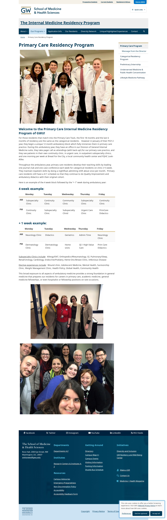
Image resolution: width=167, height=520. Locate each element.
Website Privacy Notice (146, 506)
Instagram (74, 432)
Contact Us (125, 475)
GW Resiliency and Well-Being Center (129, 456)
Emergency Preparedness (65, 483)
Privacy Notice (98, 511)
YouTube (95, 432)
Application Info (55, 31)
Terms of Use (113, 511)
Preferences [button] (126, 513)
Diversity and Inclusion (126, 451)
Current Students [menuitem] (107, 2)
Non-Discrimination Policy (65, 486)
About (23, 31)
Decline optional (141, 513)
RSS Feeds (138, 432)
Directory (89, 451)
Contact (134, 31)
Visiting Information (94, 462)
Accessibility (59, 490)
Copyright (85, 511)
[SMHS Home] (42, 11)
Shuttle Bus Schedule (94, 470)
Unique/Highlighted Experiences (114, 31)
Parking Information (94, 466)
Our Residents (71, 31)
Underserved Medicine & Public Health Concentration (133, 71)
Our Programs (37, 31)
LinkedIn (116, 432)
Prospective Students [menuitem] (90, 2)
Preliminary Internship (130, 64)
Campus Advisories (62, 479)
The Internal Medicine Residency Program (60, 22)
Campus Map (91, 455)
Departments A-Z (61, 451)
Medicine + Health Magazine (132, 481)
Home (22, 37)
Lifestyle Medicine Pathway (132, 77)
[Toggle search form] (144, 31)
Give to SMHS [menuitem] (140, 2)
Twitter (52, 432)
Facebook (30, 432)
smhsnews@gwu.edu (31, 457)
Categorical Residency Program (130, 58)
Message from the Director (134, 51)
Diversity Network (88, 31)
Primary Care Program (131, 46)
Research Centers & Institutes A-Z (68, 465)
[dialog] (142, 509)
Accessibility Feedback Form (66, 494)
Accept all (156, 513)
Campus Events (91, 458)
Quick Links (139, 10)
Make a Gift (125, 470)
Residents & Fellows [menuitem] (123, 2)
